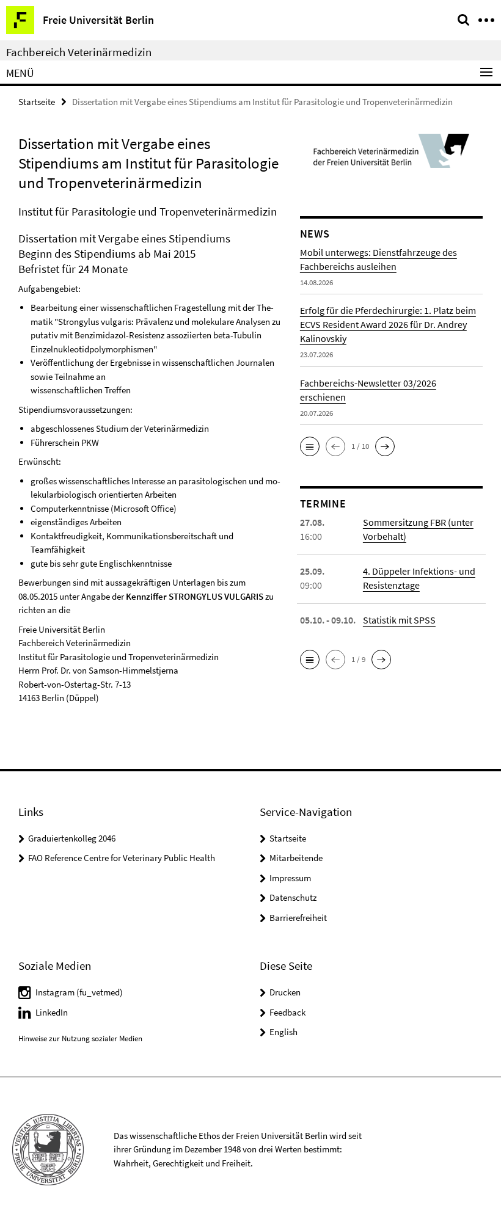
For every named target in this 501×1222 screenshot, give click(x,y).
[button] (310, 446)
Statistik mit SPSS (399, 620)
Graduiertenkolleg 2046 (71, 838)
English (283, 1032)
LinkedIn (51, 1012)
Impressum (290, 878)
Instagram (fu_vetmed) (79, 992)
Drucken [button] (285, 992)
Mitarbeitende (296, 858)
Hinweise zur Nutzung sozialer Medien (80, 1038)
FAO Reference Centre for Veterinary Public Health (121, 858)
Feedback (287, 1012)
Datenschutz (292, 897)
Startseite (36, 101)
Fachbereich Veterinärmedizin (79, 52)
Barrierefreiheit (298, 917)
